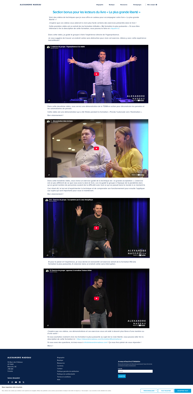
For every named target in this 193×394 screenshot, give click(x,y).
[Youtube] (16, 382)
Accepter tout (182, 391)
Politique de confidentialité (66, 374)
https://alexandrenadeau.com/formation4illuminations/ (99, 339)
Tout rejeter (166, 391)
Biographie (99, 5)
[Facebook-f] (8, 382)
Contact (59, 369)
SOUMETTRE (122, 376)
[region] (96, 389)
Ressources (123, 5)
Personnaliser (149, 391)
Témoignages (137, 5)
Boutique (112, 5)
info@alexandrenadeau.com (95, 342)
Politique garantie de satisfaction (68, 371)
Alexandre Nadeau (30, 5)
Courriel (120, 368)
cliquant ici (114, 28)
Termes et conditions (64, 377)
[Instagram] (12, 382)
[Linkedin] (20, 382)
